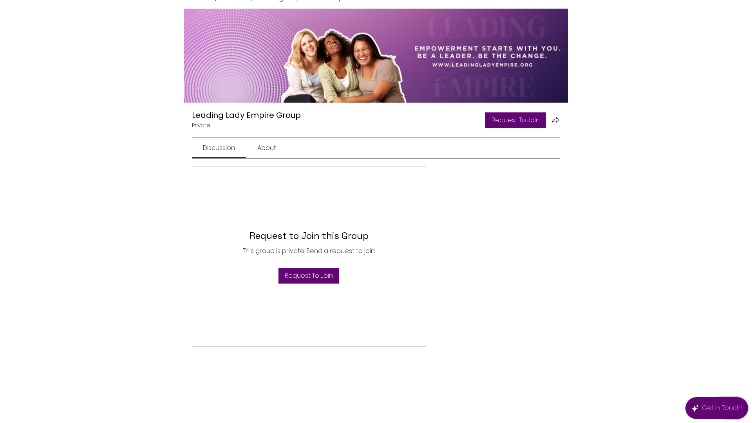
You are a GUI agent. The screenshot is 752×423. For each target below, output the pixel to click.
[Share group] (555, 120)
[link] (219, 147)
